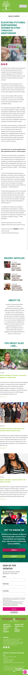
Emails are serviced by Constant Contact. (10, 604)
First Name (6, 583)
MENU (24, 6)
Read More (3, 396)
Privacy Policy (17, 630)
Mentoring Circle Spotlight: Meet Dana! (16, 267)
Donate (14, 556)
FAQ (16, 628)
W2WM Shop (19, 624)
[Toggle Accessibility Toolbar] (25, 672)
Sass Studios (19, 668)
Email (4, 576)
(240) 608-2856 (7, 661)
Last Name (6, 590)
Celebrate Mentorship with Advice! (17, 288)
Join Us (14, 550)
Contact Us (19, 626)
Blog (5, 630)
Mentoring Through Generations (17, 278)
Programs (7, 626)
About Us (6, 624)
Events (6, 628)
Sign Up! (14, 609)
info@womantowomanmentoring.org (13, 662)
